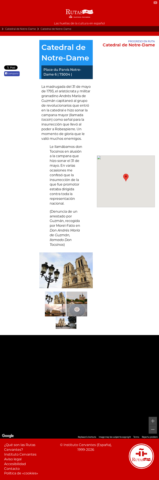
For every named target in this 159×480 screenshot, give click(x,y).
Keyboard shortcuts (87, 437)
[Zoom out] (153, 429)
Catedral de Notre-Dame (20, 28)
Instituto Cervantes (20, 454)
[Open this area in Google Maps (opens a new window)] (8, 436)
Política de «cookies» (21, 473)
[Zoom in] (153, 421)
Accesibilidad (15, 464)
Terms (136, 437)
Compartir (13, 73)
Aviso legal (13, 459)
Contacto (12, 469)
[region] (79, 387)
